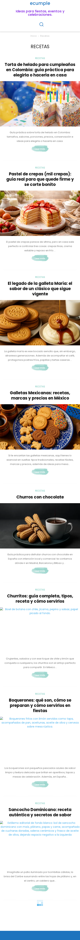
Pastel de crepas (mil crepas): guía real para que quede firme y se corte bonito (40, 179)
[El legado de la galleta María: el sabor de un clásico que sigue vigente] (40, 322)
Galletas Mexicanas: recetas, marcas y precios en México (40, 395)
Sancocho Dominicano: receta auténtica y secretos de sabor (40, 812)
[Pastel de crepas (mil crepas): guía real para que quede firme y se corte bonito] (40, 213)
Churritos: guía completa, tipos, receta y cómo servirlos (40, 598)
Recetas (40, 58)
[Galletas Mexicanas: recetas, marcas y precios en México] (40, 427)
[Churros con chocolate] (40, 526)
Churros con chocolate (40, 497)
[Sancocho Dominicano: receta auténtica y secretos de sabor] (40, 843)
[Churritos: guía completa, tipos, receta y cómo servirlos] (40, 630)
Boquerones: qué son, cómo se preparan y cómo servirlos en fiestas (40, 705)
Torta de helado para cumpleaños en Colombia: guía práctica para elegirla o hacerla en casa (40, 70)
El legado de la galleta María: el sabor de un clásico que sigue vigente (40, 289)
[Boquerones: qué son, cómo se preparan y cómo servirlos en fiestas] (40, 739)
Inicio (34, 35)
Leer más (40, 148)
